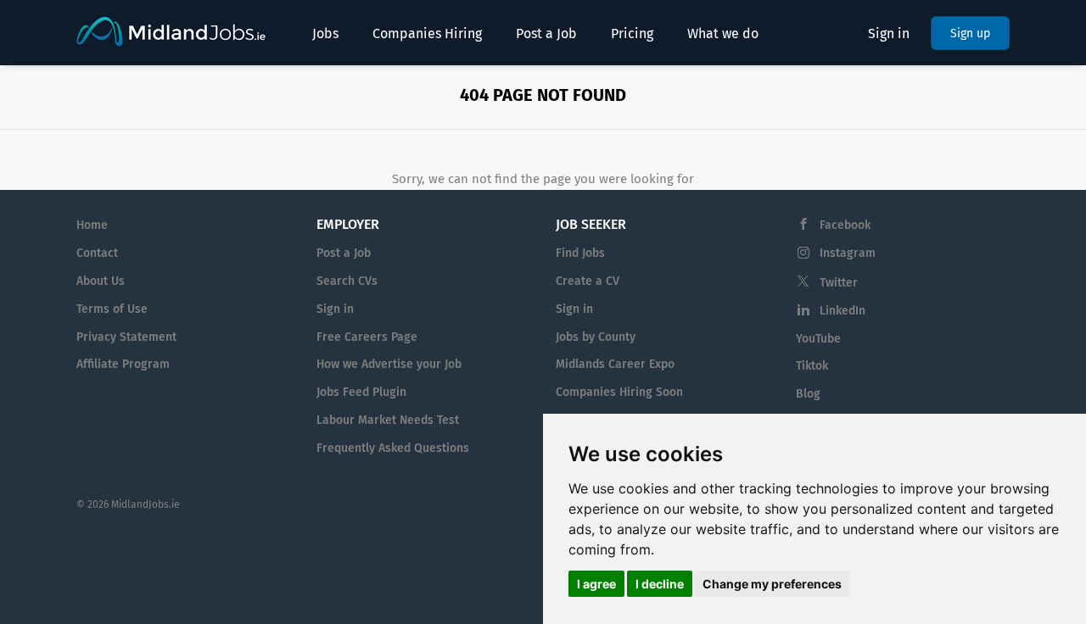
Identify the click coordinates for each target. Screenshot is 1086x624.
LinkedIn (842, 311)
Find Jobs (580, 253)
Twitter (839, 283)
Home (92, 225)
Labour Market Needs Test (387, 420)
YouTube (818, 339)
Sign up (970, 33)
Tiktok (812, 366)
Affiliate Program (123, 364)
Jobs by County (595, 337)
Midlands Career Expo (615, 364)
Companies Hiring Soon (619, 392)
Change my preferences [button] (772, 584)
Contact (97, 253)
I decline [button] (659, 584)
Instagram (848, 253)
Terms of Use (112, 309)
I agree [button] (596, 584)
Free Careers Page (366, 337)
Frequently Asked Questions (392, 448)
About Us (100, 281)
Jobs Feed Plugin (361, 392)
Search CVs (347, 281)
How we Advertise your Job (389, 364)
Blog (808, 394)
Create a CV (587, 281)
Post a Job (343, 253)
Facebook (845, 225)
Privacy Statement (126, 337)
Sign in (889, 33)
